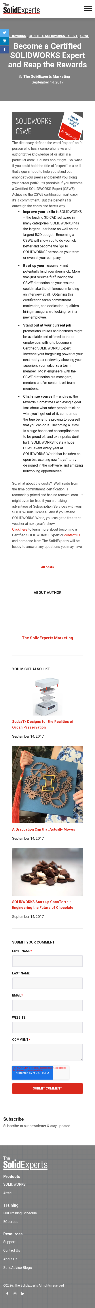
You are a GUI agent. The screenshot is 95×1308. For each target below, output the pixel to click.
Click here (19, 529)
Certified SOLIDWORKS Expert (53, 36)
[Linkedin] (4, 41)
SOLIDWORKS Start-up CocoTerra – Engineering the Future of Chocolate (42, 905)
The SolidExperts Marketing (47, 638)
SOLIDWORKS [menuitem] (14, 1184)
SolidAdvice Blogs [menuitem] (17, 1268)
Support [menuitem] (9, 1242)
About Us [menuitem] (10, 1259)
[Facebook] (4, 49)
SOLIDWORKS (16, 36)
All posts (47, 567)
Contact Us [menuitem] (11, 1250)
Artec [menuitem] (7, 1193)
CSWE (84, 36)
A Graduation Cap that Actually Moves (43, 829)
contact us (72, 535)
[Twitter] (4, 33)
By (44, 76)
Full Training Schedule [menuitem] (20, 1213)
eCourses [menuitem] (10, 1222)
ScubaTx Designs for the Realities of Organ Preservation (43, 724)
